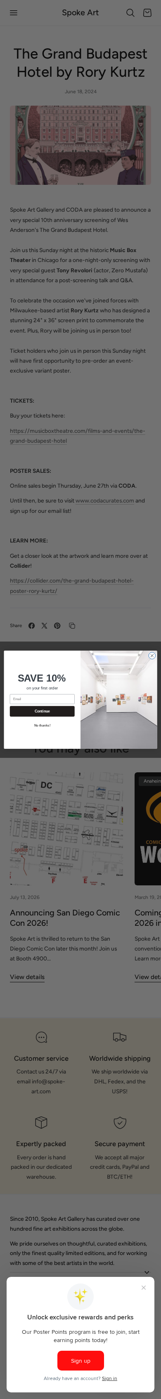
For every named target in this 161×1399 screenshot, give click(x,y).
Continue (42, 711)
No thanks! (42, 725)
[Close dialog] (152, 655)
